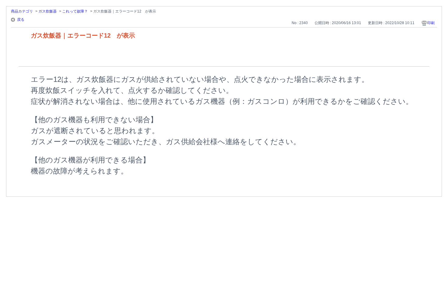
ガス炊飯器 (47, 11)
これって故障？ (75, 11)
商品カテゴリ (22, 11)
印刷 (431, 23)
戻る (20, 19)
